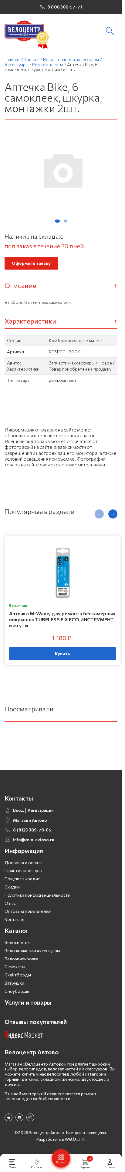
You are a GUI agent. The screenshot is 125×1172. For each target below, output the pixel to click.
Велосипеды (18, 942)
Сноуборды (17, 991)
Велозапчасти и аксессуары (32, 950)
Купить (62, 653)
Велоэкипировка (21, 958)
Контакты (14, 919)
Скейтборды (18, 974)
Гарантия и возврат (24, 870)
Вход (18, 810)
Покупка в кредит (22, 878)
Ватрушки (14, 983)
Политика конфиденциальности (37, 895)
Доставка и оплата (23, 862)
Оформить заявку (31, 263)
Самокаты (15, 966)
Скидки (12, 886)
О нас (10, 903)
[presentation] (99, 514)
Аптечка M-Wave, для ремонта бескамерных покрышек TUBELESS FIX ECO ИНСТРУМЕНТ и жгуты (62, 619)
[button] (57, 221)
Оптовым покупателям (28, 911)
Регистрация (41, 810)
